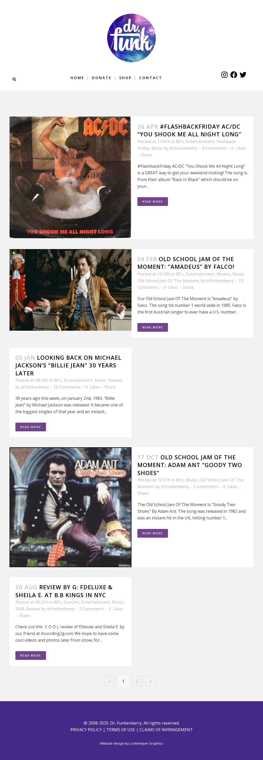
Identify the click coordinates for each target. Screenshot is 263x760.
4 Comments (214, 148)
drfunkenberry (183, 148)
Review (115, 380)
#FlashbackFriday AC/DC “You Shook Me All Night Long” (189, 130)
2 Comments (91, 609)
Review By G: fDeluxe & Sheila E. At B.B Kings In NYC (63, 590)
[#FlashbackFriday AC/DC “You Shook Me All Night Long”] (71, 178)
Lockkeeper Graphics (146, 743)
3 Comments (205, 486)
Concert (71, 602)
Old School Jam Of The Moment (168, 280)
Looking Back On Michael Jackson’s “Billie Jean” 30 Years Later (68, 365)
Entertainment (200, 141)
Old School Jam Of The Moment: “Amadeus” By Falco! (185, 262)
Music (157, 148)
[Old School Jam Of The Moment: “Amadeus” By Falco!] (71, 290)
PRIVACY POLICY (86, 730)
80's (180, 141)
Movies (223, 274)
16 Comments (67, 387)
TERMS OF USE (120, 730)
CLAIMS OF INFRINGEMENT (166, 730)
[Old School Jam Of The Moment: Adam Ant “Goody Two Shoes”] (71, 507)
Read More (152, 201)
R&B (19, 609)
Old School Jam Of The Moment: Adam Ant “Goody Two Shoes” (189, 465)
